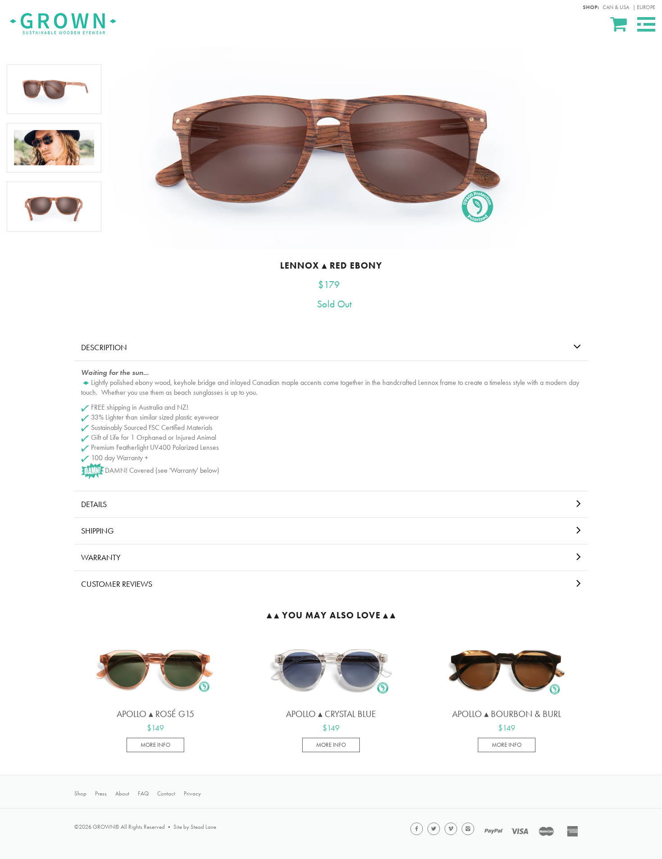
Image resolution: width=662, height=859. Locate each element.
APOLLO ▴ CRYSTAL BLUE (331, 714)
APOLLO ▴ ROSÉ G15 (155, 714)
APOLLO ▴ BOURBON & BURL (506, 714)
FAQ (143, 793)
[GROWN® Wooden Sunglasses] (63, 22)
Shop (80, 793)
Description (104, 347)
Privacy (192, 793)
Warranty (101, 557)
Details (94, 504)
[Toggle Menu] (646, 24)
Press (101, 793)
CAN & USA (616, 7)
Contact (166, 793)
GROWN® (106, 827)
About (122, 793)
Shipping (97, 530)
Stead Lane (203, 827)
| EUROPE (644, 7)
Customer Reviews (116, 584)
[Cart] (619, 24)
